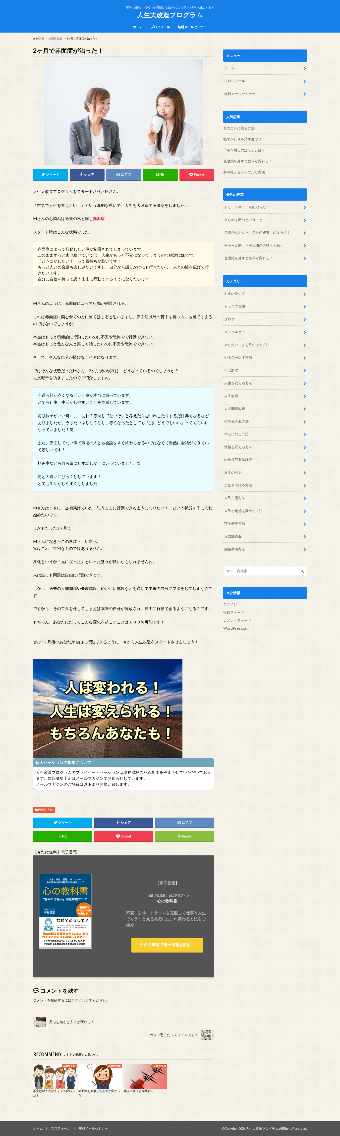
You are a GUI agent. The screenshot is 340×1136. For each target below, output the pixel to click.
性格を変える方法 (238, 447)
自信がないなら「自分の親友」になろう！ (257, 232)
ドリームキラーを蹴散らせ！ (247, 207)
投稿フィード (233, 612)
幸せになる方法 (236, 434)
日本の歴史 (233, 472)
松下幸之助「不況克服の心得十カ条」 (254, 245)
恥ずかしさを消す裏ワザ (242, 139)
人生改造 (231, 395)
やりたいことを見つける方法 (247, 345)
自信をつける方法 (238, 485)
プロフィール (160, 27)
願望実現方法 (234, 549)
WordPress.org (236, 628)
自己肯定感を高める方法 (243, 511)
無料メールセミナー (192, 27)
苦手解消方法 (234, 523)
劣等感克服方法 (236, 421)
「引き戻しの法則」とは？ (244, 150)
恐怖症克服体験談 (238, 459)
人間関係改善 (234, 408)
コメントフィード (237, 620)
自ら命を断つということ (243, 220)
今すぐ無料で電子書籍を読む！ (167, 944)
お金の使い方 (234, 293)
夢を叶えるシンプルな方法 (244, 172)
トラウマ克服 (234, 306)
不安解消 (231, 370)
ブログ (229, 319)
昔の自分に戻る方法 (239, 128)
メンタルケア (234, 332)
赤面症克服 (45, 810)
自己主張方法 (234, 498)
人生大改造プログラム (170, 15)
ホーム (138, 27)
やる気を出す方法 (238, 357)
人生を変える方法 (238, 383)
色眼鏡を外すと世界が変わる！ (247, 161)
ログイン (78, 1000)
